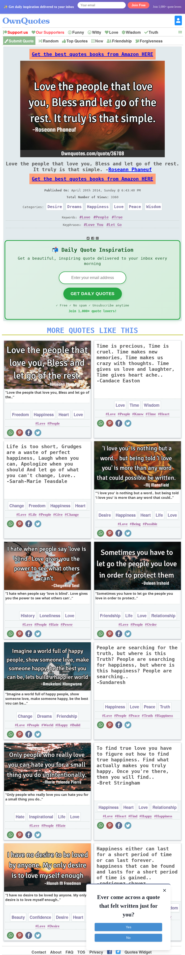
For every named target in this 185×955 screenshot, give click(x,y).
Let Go (115, 225)
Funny (78, 32)
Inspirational (41, 817)
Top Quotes (77, 41)
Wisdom (133, 32)
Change (16, 505)
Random (51, 41)
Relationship (163, 615)
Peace (135, 206)
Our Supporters (50, 32)
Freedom (20, 414)
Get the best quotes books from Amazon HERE (92, 54)
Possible (151, 524)
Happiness (98, 206)
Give (59, 514)
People (102, 217)
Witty (96, 32)
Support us (17, 32)
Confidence (40, 917)
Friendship (122, 41)
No (128, 938)
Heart (64, 414)
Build (76, 725)
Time (134, 405)
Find (133, 816)
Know (139, 414)
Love (113, 32)
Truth (153, 32)
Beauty (18, 917)
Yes (128, 927)
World (48, 725)
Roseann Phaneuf (130, 169)
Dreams (74, 206)
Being (136, 524)
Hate (55, 624)
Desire (54, 206)
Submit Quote (21, 41)
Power (68, 624)
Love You (94, 225)
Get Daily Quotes (93, 293)
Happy (62, 725)
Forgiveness (151, 41)
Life (33, 514)
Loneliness (50, 615)
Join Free (138, 5)
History (28, 615)
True (118, 217)
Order (152, 624)
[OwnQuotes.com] (29, 17)
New (99, 41)
